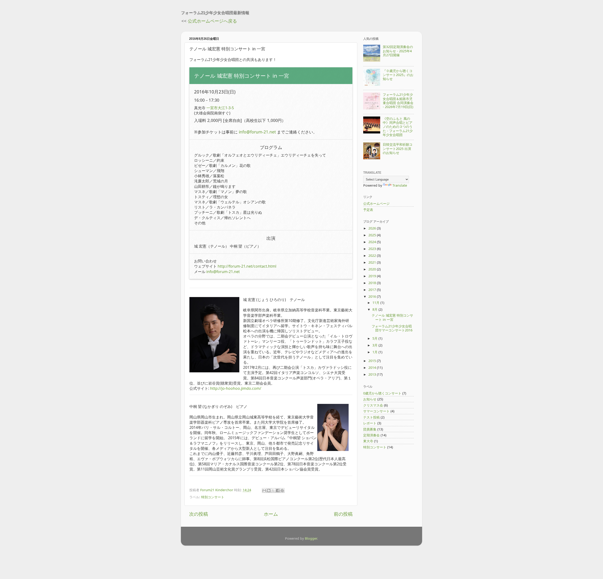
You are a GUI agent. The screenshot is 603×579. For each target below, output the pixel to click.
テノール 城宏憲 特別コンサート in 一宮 (392, 317)
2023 (372, 248)
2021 (372, 262)
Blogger (311, 538)
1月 (375, 352)
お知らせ (369, 399)
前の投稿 (343, 514)
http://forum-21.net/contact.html (247, 266)
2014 (372, 367)
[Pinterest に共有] (282, 490)
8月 (375, 309)
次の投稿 (198, 514)
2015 (372, 360)
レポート (369, 423)
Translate (399, 185)
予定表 (368, 209)
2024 (372, 242)
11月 (376, 302)
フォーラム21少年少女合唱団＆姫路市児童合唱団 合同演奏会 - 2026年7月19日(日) (398, 100)
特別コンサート (212, 497)
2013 (372, 374)
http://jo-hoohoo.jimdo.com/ (235, 388)
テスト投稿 (371, 417)
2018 (372, 283)
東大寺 (368, 441)
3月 (375, 345)
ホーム (271, 514)
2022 (372, 255)
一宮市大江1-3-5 (220, 107)
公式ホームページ (376, 203)
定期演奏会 (371, 435)
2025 (372, 235)
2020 (372, 269)
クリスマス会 (373, 405)
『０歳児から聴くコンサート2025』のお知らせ (398, 74)
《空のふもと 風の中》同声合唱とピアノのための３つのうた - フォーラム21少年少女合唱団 (398, 126)
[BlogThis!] (268, 490)
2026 (372, 228)
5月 (375, 338)
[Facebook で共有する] (277, 490)
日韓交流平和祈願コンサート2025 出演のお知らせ (397, 148)
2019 (372, 276)
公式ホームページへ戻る (212, 21)
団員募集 (369, 429)
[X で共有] (273, 490)
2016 (372, 296)
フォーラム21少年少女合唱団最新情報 (215, 12)
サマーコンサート (376, 411)
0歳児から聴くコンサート (382, 393)
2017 (372, 289)
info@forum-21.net (257, 132)
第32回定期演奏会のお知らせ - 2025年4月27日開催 (398, 50)
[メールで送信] (264, 490)
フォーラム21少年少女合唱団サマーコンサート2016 (392, 328)
